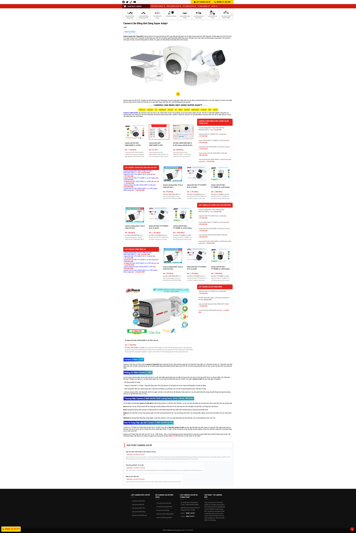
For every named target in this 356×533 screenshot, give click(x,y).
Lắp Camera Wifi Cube (138, 501)
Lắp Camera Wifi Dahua (139, 511)
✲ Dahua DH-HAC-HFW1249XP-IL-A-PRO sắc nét (214, 148)
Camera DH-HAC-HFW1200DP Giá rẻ (213, 311)
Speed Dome (195, 109)
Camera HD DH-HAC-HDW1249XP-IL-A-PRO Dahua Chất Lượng (132, 144)
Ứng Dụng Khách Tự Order (135, 465)
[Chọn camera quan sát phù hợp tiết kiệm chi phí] (232, 15)
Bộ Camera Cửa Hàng (162, 510)
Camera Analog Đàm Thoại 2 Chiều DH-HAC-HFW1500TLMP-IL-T (211, 129)
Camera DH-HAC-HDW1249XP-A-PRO (156, 144)
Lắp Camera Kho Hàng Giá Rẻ (164, 514)
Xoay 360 (186, 109)
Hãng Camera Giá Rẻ (173, 6)
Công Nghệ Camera (157, 6)
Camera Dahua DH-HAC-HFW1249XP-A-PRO (213, 154)
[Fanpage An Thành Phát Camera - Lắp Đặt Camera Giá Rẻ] (123, 2)
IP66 (210, 109)
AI (175, 109)
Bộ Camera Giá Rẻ (188, 6)
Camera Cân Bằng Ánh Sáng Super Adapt (178, 105)
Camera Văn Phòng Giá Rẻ (164, 517)
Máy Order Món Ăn (132, 476)
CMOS (180, 109)
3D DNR (215, 109)
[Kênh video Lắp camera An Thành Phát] (131, 2)
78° (156, 109)
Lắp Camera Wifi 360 (138, 504)
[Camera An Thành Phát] (127, 2)
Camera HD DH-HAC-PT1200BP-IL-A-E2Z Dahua (214, 141)
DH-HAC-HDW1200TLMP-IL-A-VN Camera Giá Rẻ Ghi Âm (182, 144)
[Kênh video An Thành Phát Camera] (135, 2)
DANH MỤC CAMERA (134, 6)
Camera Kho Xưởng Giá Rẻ (164, 506)
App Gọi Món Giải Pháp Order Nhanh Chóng (141, 452)
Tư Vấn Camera (203, 6)
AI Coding (203, 109)
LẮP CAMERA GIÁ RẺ (203, 2)
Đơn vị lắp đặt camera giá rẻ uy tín (174, 530)
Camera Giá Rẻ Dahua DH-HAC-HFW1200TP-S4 (213, 305)
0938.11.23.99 (223, 2)
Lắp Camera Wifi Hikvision (139, 515)
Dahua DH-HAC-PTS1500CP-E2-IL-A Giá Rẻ (212, 135)
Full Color (170, 109)
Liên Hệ (213, 6)
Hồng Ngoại (162, 109)
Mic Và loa (142, 109)
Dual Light (150, 109)
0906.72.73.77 (190, 516)
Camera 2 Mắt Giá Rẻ (130, 113)
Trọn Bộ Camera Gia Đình (163, 503)
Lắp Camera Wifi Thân (138, 508)
